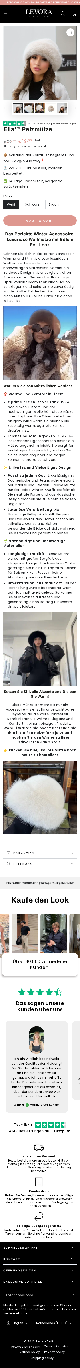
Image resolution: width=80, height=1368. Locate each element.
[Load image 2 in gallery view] (29, 108)
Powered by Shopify (25, 1347)
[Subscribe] (74, 1295)
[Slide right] (75, 108)
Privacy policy (54, 1352)
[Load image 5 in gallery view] (62, 108)
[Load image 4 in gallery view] (51, 108)
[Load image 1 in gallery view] (18, 108)
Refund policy (30, 1352)
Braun (54, 204)
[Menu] (6, 13)
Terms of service (56, 1346)
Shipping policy (42, 1358)
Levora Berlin (45, 1341)
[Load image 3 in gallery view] (40, 108)
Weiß (11, 204)
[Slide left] (5, 108)
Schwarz (32, 204)
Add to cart (40, 221)
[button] (62, 13)
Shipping (9, 146)
